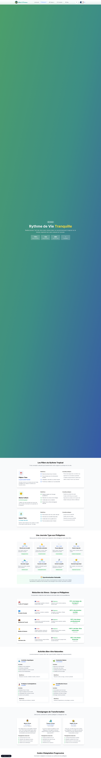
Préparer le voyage (6, 755)
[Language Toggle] (82, 2)
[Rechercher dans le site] (76, 2)
